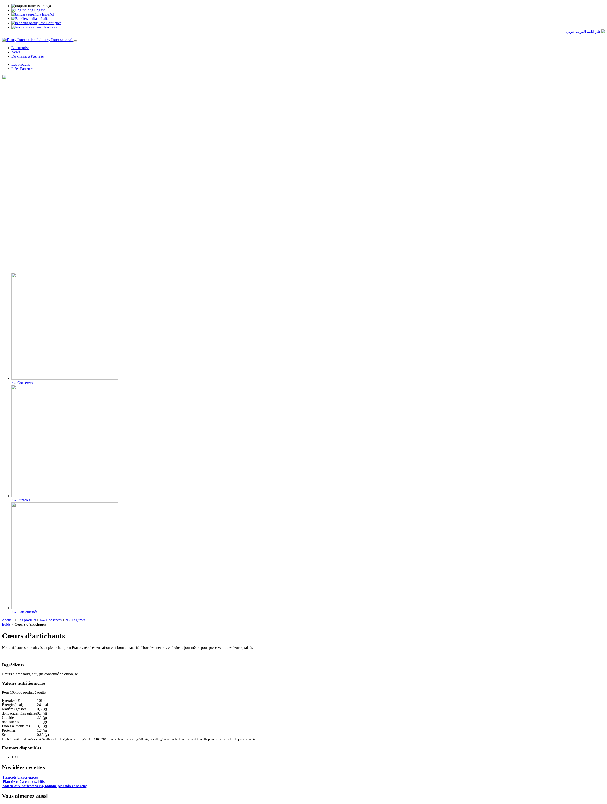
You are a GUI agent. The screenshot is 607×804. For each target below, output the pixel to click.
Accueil (8, 620)
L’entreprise (20, 48)
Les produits (20, 64)
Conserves (51, 620)
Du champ (27, 56)
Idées (22, 69)
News (15, 52)
